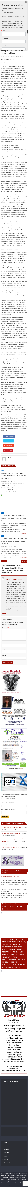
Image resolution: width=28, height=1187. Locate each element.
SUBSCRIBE (6, 1149)
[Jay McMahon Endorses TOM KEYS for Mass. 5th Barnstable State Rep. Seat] (14, 502)
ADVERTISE (6, 1153)
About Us (6, 1185)
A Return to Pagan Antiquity (24, 561)
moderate (9, 578)
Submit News (21, 1185)
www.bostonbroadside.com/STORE (10, 877)
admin (13, 56)
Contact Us (13, 1185)
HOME (5, 1142)
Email (4, 649)
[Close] (26, 2)
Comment (5, 628)
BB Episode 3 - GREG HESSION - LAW (11, 833)
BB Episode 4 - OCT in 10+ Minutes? (11, 827)
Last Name (5, 46)
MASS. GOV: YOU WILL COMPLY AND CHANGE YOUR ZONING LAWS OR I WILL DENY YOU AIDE (14, 475)
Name (4, 643)
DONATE (6, 1146)
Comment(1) (20, 56)
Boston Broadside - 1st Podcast (10, 847)
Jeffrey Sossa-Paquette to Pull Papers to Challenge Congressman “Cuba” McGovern (14, 541)
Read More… (23, 492)
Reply (3, 613)
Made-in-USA (7, 1163)
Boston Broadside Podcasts (13, 823)
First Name (5, 38)
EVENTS (6, 1159)
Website (4, 655)
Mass (2, 470)
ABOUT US (6, 1156)
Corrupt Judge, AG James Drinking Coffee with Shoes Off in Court (5, 561)
